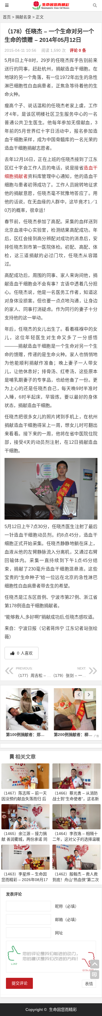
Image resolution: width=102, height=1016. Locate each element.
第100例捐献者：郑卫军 (27, 734)
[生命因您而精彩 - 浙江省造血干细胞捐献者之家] (51, 8)
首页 (7, 17)
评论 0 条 (78, 50)
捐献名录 (23, 17)
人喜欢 (24, 653)
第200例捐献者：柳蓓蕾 (75, 734)
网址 (59, 932)
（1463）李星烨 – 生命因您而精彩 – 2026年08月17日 (24, 880)
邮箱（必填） (67, 919)
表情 (89, 983)
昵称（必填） (67, 906)
